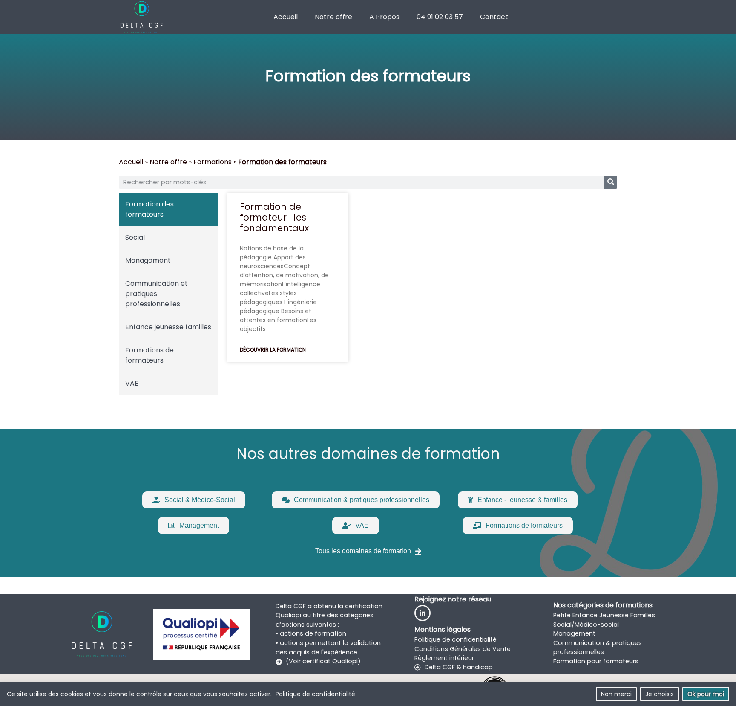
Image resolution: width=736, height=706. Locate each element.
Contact (494, 17)
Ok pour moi (705, 694)
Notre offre (333, 17)
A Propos (384, 17)
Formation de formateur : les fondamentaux (274, 217)
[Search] (610, 182)
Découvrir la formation (273, 349)
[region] (368, 694)
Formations (212, 162)
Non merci (616, 694)
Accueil (285, 17)
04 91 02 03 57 (440, 17)
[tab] (168, 209)
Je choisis (659, 694)
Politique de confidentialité (315, 694)
